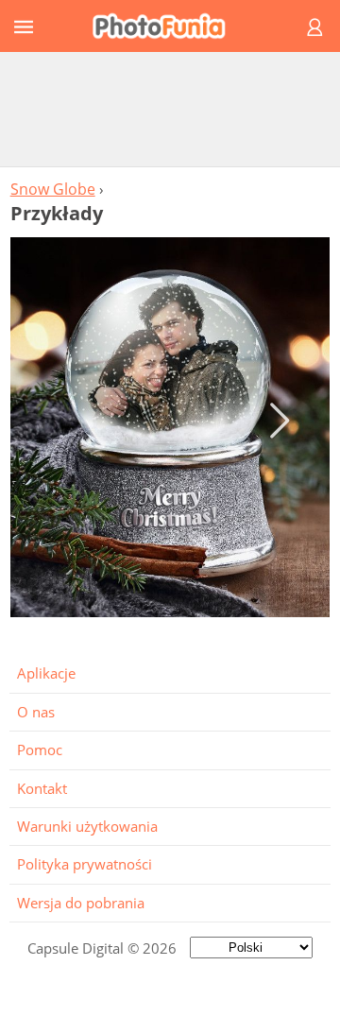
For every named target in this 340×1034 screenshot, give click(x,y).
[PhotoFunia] (167, 26)
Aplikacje (46, 672)
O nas (36, 711)
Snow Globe (52, 189)
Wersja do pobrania (80, 902)
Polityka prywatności (84, 863)
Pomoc (39, 749)
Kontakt (42, 788)
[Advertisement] (170, 108)
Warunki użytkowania (87, 826)
